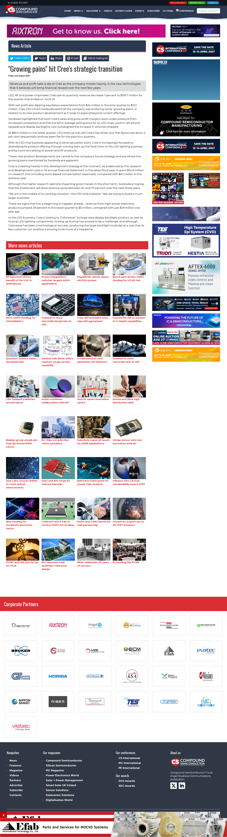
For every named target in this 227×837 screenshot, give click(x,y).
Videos (108, 11)
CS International (129, 758)
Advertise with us (197, 3)
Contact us (212, 3)
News (77, 11)
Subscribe (153, 11)
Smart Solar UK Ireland (61, 785)
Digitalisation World (59, 800)
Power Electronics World (62, 775)
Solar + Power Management (64, 780)
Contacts (15, 795)
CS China (168, 11)
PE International (129, 768)
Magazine (92, 11)
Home (67, 11)
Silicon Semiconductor (61, 765)
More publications (177, 3)
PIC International (130, 763)
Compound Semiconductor (64, 760)
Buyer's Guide (123, 11)
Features (15, 765)
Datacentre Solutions (60, 795)
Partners (15, 780)
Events (139, 11)
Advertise (16, 785)
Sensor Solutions (57, 790)
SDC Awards (127, 785)
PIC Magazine (55, 770)
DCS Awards (127, 780)
